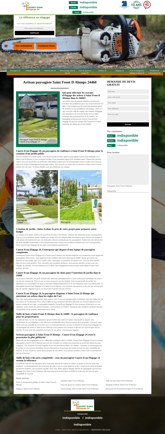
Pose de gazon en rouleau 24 (85, 72)
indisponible (88, 2)
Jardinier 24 (102, 71)
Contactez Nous (46, 46)
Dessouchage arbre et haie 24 (67, 72)
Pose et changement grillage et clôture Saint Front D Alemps (36, 383)
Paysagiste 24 (15, 71)
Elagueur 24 (119, 71)
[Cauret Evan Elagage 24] (32, 6)
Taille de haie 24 (50, 71)
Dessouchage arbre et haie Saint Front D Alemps (79, 389)
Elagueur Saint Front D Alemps (28, 389)
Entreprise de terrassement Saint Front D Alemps (124, 389)
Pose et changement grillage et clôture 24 (137, 72)
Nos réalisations (23, 46)
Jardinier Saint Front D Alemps (72, 381)
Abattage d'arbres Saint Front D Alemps (121, 385)
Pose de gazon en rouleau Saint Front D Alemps (79, 385)
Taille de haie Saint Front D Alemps (119, 381)
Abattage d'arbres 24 (32, 71)
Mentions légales (100, 430)
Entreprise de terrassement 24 (154, 72)
